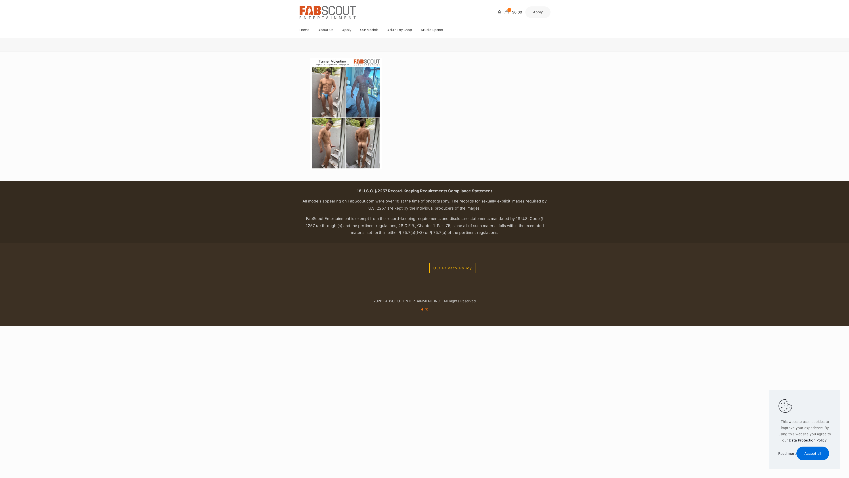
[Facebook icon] (422, 309)
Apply (538, 12)
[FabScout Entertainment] (328, 12)
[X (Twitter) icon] (426, 309)
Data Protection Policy (807, 440)
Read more (787, 453)
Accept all (812, 453)
